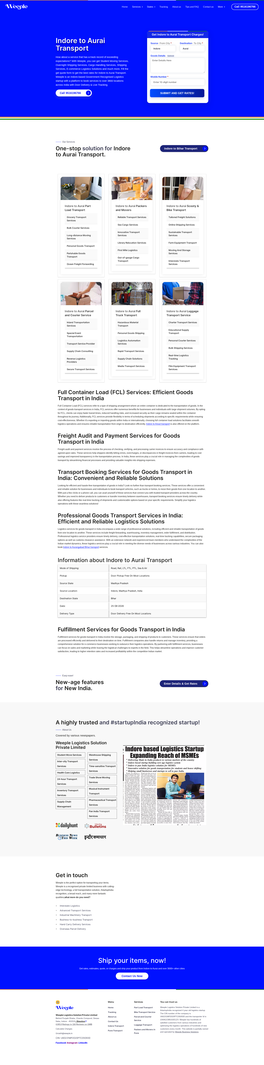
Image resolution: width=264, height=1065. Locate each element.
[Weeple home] (17, 6)
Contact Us (113, 1021)
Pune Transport (115, 1030)
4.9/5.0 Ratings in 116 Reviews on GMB (74, 1024)
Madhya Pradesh (119, 583)
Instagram (72, 1042)
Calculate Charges (64, 1029)
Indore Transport (116, 1026)
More (220, 7)
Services (136, 7)
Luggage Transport (143, 1025)
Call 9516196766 (70, 92)
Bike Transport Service (144, 1012)
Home (125, 7)
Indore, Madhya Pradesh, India (126, 590)
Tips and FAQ (192, 7)
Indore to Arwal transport (158, 424)
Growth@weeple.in (64, 1033)
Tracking (164, 7)
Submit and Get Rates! (177, 93)
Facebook (61, 1042)
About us (176, 7)
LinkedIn (82, 1042)
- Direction (80, 1021)
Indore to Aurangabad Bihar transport (81, 547)
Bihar (113, 598)
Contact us (208, 7)
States (150, 7)
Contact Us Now (132, 976)
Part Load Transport (143, 1007)
